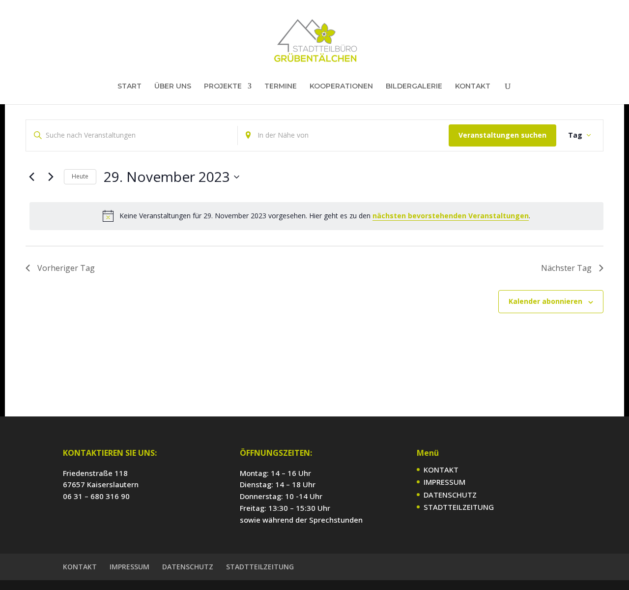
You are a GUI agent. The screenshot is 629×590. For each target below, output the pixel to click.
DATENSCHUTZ (450, 495)
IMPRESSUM (444, 482)
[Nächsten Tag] (51, 177)
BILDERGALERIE (414, 86)
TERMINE (280, 86)
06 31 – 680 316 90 (96, 496)
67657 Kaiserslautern (101, 484)
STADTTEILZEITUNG (459, 507)
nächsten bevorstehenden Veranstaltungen (450, 215)
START (129, 86)
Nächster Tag (566, 268)
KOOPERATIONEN (341, 86)
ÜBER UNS (172, 86)
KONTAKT (472, 86)
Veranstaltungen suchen (502, 135)
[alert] (316, 216)
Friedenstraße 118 (95, 473)
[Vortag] (31, 177)
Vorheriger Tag (66, 268)
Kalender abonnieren (545, 301)
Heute (80, 176)
